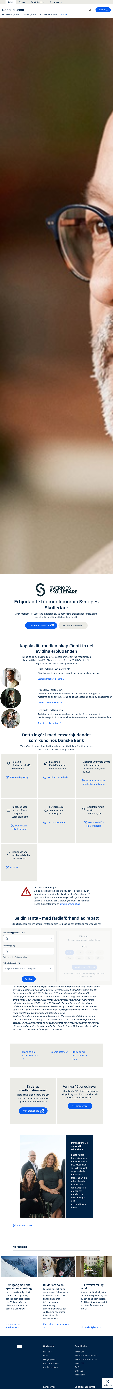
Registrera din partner (48, 723)
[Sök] (90, 9)
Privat (10, 2)
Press (45, 1356)
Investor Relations (51, 1363)
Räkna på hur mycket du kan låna (79, 1055)
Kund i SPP (79, 1363)
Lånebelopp (7, 946)
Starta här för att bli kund (50, 679)
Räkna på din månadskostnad (30, 1054)
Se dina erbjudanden (73, 625)
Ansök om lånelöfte (39, 625)
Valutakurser (80, 1375)
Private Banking (37, 2)
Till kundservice (80, 1106)
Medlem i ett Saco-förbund (86, 1356)
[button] (11, 14)
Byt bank (79, 1371)
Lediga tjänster (49, 1359)
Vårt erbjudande (31, 1111)
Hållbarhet (47, 1352)
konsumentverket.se (70, 904)
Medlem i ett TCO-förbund (86, 1359)
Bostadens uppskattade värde (14, 933)
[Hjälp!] (14, 945)
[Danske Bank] (14, 9)
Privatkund (79, 1352)
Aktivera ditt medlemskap (50, 702)
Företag (22, 2)
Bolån (77, 1367)
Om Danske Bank (50, 1367)
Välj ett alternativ (10, 963)
